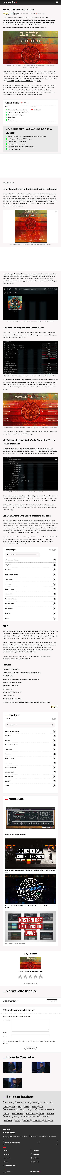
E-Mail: (5, 1037)
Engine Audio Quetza (18, 631)
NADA (39, 81)
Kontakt (5, 1150)
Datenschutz (6, 1158)
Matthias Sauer (24, 13)
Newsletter (12, 1142)
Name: (5, 1032)
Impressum (6, 1154)
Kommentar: (6, 1020)
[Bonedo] (10, 2)
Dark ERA (17, 81)
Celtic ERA (10, 81)
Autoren (5, 1162)
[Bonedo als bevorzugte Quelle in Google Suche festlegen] (15, 13)
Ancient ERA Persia (27, 81)
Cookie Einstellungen (9, 1165)
